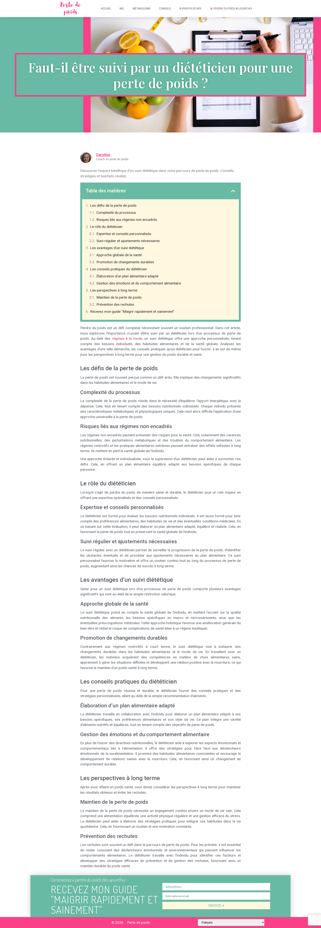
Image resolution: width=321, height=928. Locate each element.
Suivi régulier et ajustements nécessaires (128, 241)
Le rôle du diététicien (106, 227)
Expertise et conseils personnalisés (123, 234)
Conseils (165, 8)
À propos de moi (190, 8)
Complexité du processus (116, 212)
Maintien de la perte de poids (119, 297)
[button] (233, 191)
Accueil (106, 8)
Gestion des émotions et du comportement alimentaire (138, 283)
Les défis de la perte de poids (113, 205)
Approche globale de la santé (119, 255)
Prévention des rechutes (115, 304)
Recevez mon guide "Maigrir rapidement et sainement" (132, 311)
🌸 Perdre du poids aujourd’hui (231, 8)
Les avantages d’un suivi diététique (117, 248)
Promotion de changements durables (125, 262)
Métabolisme (141, 8)
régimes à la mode (127, 338)
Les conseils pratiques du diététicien (118, 269)
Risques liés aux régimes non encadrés (126, 219)
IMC (122, 8)
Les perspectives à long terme (113, 290)
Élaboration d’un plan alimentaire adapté (127, 276)
